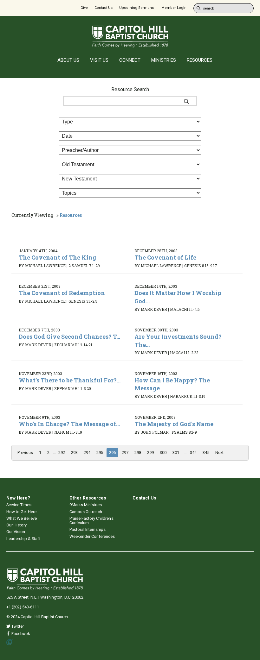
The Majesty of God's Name (173, 424)
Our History (16, 525)
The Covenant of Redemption (62, 293)
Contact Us (103, 8)
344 (193, 452)
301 (175, 452)
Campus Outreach (85, 511)
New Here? (18, 497)
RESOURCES (199, 60)
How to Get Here (21, 511)
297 (125, 452)
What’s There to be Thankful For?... (69, 380)
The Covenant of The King (57, 257)
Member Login (173, 8)
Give (84, 8)
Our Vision (15, 531)
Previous (25, 452)
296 (112, 452)
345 (206, 452)
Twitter (17, 626)
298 (137, 452)
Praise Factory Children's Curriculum (91, 520)
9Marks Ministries (85, 504)
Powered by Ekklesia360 (9, 642)
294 (87, 452)
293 (74, 452)
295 (99, 452)
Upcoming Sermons (136, 8)
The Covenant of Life (165, 257)
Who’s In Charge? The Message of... (69, 424)
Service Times (18, 504)
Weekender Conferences (92, 536)
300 (163, 452)
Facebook (20, 634)
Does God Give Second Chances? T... (69, 336)
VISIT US (99, 60)
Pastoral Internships (87, 529)
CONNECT (129, 60)
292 (61, 452)
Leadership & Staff (23, 538)
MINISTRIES (163, 60)
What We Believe (21, 518)
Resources (71, 215)
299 (150, 452)
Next (219, 452)
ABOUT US (68, 60)
